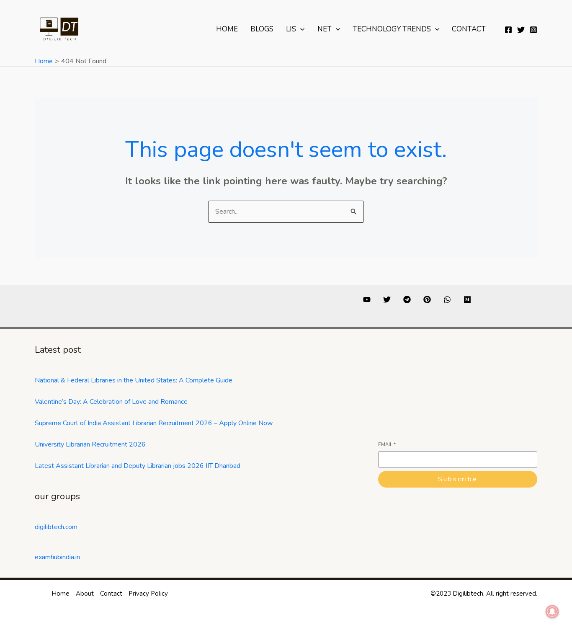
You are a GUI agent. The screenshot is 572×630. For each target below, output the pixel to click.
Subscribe (458, 479)
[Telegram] (407, 299)
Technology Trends (392, 29)
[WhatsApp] (447, 299)
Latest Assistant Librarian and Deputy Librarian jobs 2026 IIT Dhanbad (137, 465)
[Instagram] (533, 30)
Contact (469, 29)
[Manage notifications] (552, 611)
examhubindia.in (57, 557)
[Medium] (467, 299)
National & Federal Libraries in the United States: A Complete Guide (133, 380)
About (85, 593)
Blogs (261, 29)
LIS (291, 29)
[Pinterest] (427, 299)
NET (324, 29)
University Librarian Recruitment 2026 (90, 444)
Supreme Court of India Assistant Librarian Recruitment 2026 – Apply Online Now (154, 423)
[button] (300, 29)
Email (387, 445)
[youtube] (367, 299)
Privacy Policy (148, 593)
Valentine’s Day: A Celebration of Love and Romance (111, 401)
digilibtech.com (56, 527)
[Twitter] (521, 30)
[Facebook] (508, 30)
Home (227, 29)
